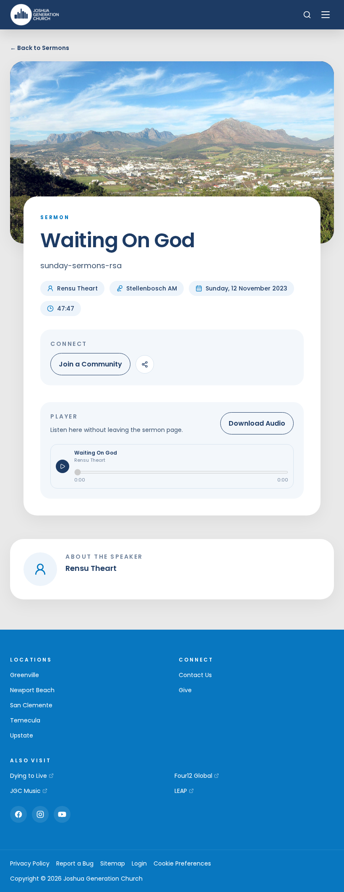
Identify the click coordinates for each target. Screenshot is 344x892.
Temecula (25, 720)
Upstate (21, 735)
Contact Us (195, 675)
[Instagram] (40, 814)
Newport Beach (32, 690)
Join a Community (90, 364)
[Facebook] (18, 814)
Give (185, 690)
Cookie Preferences (182, 863)
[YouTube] (62, 814)
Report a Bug (75, 863)
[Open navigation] (325, 14)
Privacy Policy (30, 863)
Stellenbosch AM (151, 288)
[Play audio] (62, 466)
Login (139, 863)
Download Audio (257, 423)
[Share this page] (145, 364)
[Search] (307, 14)
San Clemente (31, 705)
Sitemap (112, 863)
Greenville (24, 675)
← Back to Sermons (39, 48)
